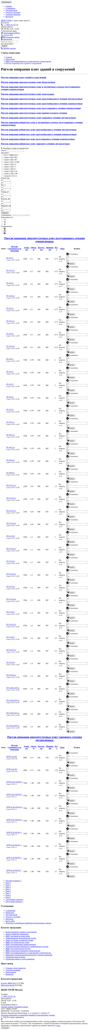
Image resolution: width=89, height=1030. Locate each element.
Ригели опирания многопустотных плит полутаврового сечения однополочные (41, 108)
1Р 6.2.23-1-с (11, 485)
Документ (5, 153)
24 (5, 220)
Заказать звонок (9, 48)
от (2, 180)
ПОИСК (4, 46)
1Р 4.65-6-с (10, 473)
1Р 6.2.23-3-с (11, 511)
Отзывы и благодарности (16, 968)
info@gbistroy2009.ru (12, 33)
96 (5, 224)
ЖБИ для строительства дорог (17, 942)
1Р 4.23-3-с (10, 321)
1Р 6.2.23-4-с (11, 523)
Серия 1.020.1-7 (10, 167)
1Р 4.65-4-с (10, 460)
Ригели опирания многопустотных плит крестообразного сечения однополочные (42, 103)
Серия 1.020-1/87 (10, 160)
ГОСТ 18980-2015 (11, 155)
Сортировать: (6, 215)
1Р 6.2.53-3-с (11, 574)
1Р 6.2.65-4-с (11, 675)
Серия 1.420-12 (10, 169)
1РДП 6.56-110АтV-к (14, 807)
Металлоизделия (7, 985)
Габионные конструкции (15, 957)
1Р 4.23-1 (9, 258)
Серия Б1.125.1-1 (10, 176)
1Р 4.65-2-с (10, 435)
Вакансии (9, 974)
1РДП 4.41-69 (11, 757)
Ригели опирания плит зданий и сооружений (23, 77)
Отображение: (6, 226)
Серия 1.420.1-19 (10, 171)
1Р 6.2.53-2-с (11, 549)
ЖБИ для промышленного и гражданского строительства (28, 953)
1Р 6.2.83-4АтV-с (12, 726)
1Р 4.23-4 (9, 334)
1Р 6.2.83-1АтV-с (12, 688)
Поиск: (3, 150)
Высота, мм (5, 199)
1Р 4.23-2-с (10, 296)
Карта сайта (10, 921)
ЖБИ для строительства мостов (18, 949)
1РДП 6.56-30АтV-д (14, 845)
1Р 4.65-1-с (10, 422)
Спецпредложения (13, 15)
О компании (10, 8)
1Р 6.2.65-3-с (11, 650)
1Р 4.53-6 (9, 410)
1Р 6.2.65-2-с (11, 624)
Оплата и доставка (13, 12)
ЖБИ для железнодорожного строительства (23, 951)
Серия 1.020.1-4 (10, 164)
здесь (58, 1026)
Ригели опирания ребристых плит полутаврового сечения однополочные (38, 139)
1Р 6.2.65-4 (10, 662)
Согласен (5, 1028)
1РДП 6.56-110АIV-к (14, 782)
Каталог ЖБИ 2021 (8, 983)
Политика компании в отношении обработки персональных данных (28, 1015)
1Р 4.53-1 (9, 359)
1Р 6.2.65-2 (10, 612)
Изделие (14, 249)
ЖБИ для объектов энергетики (18, 936)
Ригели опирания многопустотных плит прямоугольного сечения (34, 113)
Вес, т (3, 185)
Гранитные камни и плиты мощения (20, 959)
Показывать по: (7, 217)
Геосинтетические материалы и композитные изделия (27, 947)
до (2, 183)
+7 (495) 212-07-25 (11, 25)
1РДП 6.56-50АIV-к (14, 858)
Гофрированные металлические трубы (21, 938)
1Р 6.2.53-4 (10, 587)
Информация (6, 2)
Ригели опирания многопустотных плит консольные (27, 94)
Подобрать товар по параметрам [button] (15, 148)
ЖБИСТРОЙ (6, 21)
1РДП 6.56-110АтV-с (14, 820)
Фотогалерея (11, 972)
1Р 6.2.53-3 (10, 561)
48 (5, 222)
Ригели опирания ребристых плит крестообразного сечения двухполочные (38, 129)
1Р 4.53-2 (9, 372)
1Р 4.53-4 (9, 397)
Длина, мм (5, 178)
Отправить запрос (12, 37)
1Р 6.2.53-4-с (11, 599)
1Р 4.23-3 (9, 308)
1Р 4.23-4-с (10, 346)
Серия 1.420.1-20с (11, 174)
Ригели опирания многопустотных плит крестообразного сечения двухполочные (41, 99)
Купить (71, 264)
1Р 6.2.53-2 (10, 536)
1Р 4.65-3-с (10, 447)
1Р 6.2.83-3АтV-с (12, 713)
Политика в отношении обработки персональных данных (28, 923)
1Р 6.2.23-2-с (11, 498)
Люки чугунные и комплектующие (19, 940)
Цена (62, 249)
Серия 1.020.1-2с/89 (11, 162)
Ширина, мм (6, 206)
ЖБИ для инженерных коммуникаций (21, 944)
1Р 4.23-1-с (10, 270)
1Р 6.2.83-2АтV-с (12, 700)
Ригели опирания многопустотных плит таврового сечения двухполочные (38, 117)
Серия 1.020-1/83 (10, 157)
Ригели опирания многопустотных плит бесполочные (28, 82)
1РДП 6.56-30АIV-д (14, 832)
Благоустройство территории (17, 934)
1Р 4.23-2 (9, 283)
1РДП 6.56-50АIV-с (13, 870)
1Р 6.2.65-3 (10, 637)
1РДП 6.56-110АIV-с (14, 795)
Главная (9, 6)
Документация (11, 10)
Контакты (9, 17)
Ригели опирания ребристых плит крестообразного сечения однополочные (38, 134)
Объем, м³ (5, 192)
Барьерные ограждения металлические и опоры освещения (29, 955)
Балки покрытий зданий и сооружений (21, 932)
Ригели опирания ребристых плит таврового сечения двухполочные (35, 144)
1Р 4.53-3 (9, 384)
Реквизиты (10, 913)
